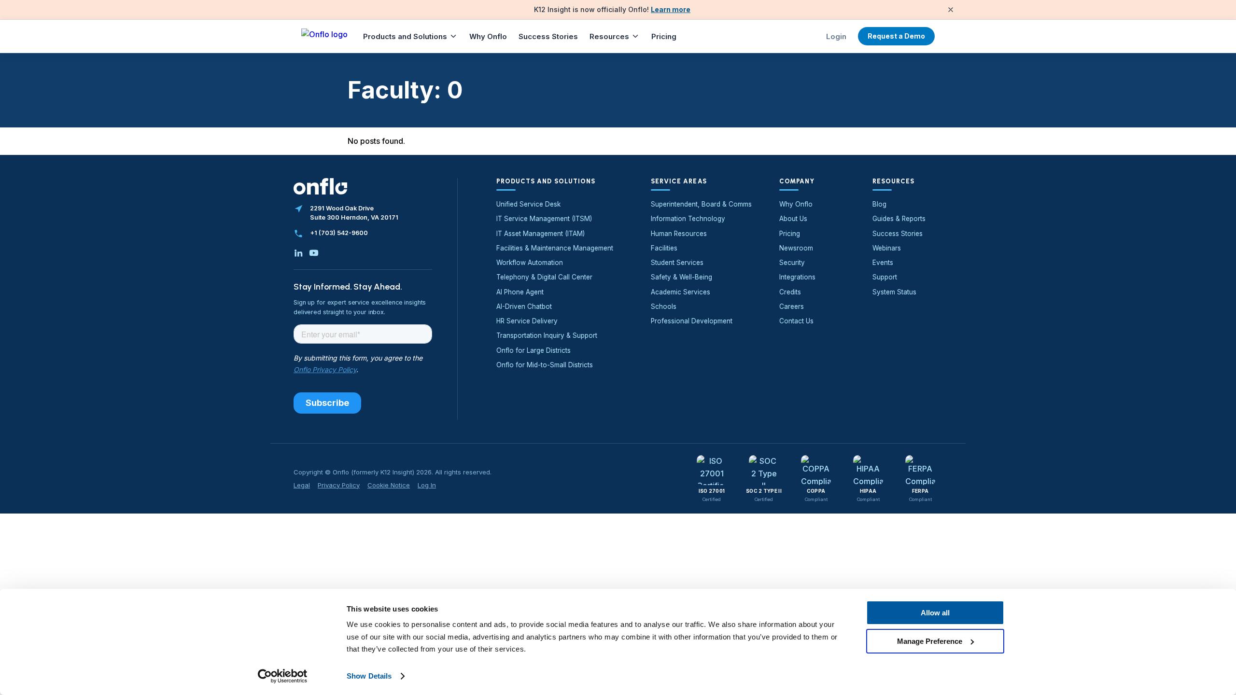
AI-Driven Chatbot (524, 306)
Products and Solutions (405, 36)
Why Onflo (488, 36)
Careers (791, 306)
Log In (427, 485)
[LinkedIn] (298, 253)
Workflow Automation (529, 262)
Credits (790, 292)
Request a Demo (896, 36)
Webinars (886, 248)
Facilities (664, 248)
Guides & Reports (899, 218)
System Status (894, 292)
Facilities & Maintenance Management (554, 248)
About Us (793, 218)
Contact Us (796, 321)
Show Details (369, 676)
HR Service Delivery (527, 321)
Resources (609, 36)
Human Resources (679, 233)
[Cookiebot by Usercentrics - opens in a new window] (282, 676)
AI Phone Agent (520, 292)
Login (836, 36)
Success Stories (548, 36)
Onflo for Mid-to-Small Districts (544, 365)
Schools (663, 306)
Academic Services (680, 292)
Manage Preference (929, 641)
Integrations (797, 277)
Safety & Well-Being (681, 277)
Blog (879, 204)
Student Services (677, 262)
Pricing (663, 36)
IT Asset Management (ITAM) (540, 233)
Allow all (935, 613)
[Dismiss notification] (950, 9)
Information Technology (688, 218)
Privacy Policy (339, 485)
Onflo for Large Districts (533, 350)
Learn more (670, 9)
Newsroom (796, 248)
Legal (302, 485)
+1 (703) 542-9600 (339, 232)
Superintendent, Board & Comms (701, 204)
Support (884, 277)
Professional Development (691, 321)
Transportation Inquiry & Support (546, 335)
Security (792, 262)
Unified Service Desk (528, 204)
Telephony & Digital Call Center (544, 277)
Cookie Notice (388, 485)
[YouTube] (314, 253)
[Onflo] (324, 36)
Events (882, 262)
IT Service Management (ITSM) (544, 218)
